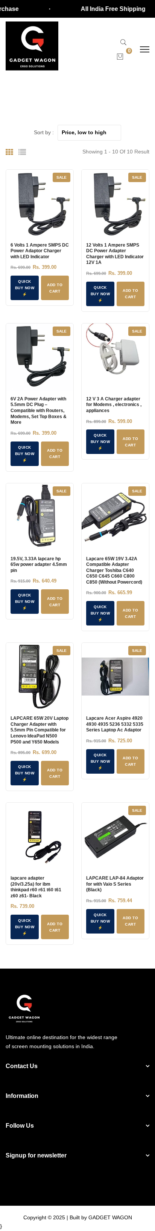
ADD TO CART (54, 288)
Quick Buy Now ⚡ (25, 287)
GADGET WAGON (110, 1217)
